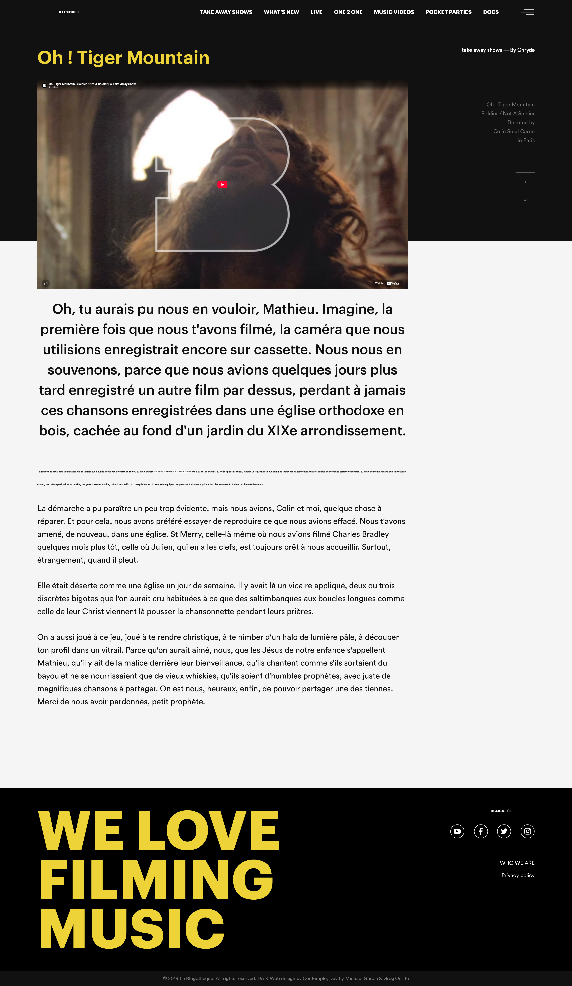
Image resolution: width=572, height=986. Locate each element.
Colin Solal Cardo (514, 131)
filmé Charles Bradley (351, 534)
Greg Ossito (396, 978)
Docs (491, 12)
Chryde (526, 50)
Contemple (315, 978)
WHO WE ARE (517, 863)
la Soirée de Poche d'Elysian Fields (172, 472)
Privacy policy (518, 875)
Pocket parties (449, 12)
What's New (281, 12)
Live (316, 12)
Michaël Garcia (361, 978)
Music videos (394, 12)
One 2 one (348, 12)
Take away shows (226, 12)
